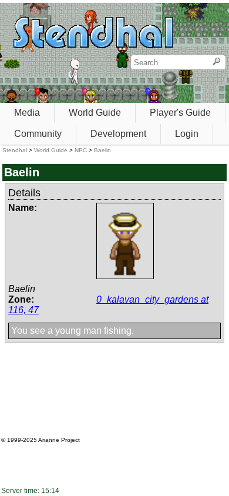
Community (38, 134)
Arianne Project (59, 440)
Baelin (102, 150)
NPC (81, 150)
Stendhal (14, 150)
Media (27, 113)
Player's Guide (180, 113)
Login (186, 134)
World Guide (95, 113)
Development (118, 134)
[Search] (216, 62)
